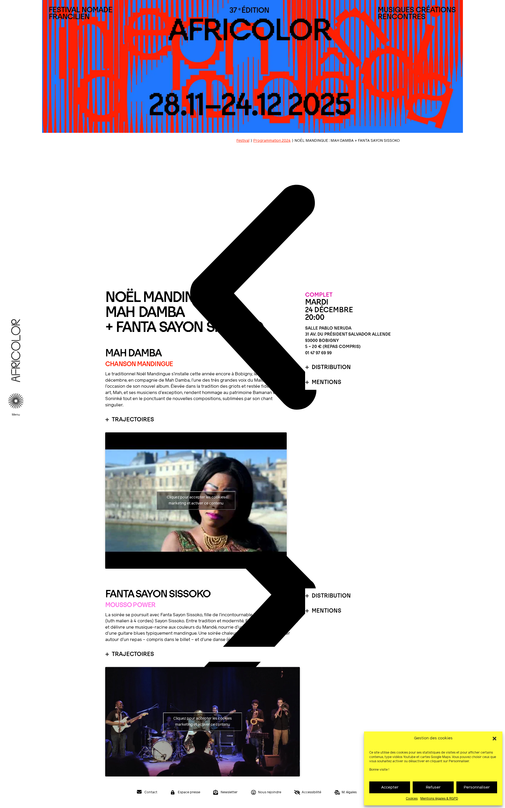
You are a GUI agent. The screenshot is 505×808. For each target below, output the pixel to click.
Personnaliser (477, 787)
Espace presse (189, 792)
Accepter (389, 787)
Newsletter (229, 792)
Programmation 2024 (272, 141)
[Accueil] (16, 390)
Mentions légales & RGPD (439, 798)
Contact (150, 792)
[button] (494, 738)
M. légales (349, 792)
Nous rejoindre (269, 792)
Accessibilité (311, 792)
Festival (242, 141)
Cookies (412, 798)
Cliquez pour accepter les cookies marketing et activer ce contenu (196, 500)
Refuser (433, 787)
